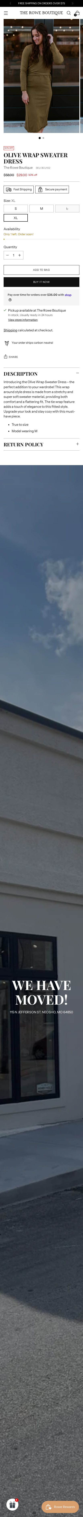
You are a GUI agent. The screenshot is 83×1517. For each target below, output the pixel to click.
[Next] (72, 3)
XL (16, 218)
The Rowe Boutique (18, 167)
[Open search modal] (68, 13)
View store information (23, 320)
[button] (12, 1504)
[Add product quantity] (19, 255)
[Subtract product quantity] (7, 255)
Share (13, 356)
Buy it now (41, 281)
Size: (10, 201)
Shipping (10, 330)
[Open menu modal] (6, 13)
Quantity (10, 247)
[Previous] (10, 3)
